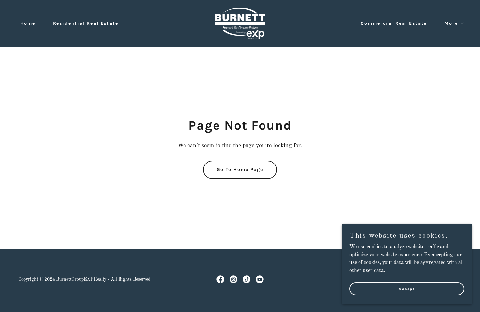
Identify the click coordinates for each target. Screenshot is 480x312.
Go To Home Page (240, 169)
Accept (407, 288)
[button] (452, 23)
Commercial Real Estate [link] (394, 23)
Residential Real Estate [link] (85, 23)
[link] (240, 23)
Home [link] (27, 23)
